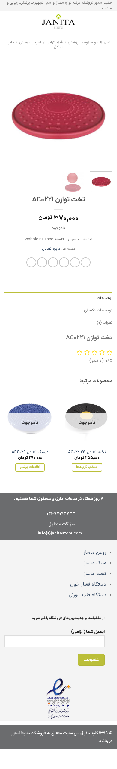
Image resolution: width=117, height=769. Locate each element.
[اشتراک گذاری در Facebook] (75, 262)
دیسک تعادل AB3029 (30, 452)
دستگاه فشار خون (88, 584)
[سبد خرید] (7, 22)
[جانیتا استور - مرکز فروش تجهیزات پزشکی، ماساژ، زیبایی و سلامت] (58, 22)
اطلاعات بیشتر (30, 467)
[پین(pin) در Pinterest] (42, 262)
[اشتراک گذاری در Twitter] (64, 262)
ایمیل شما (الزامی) (88, 632)
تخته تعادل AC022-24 (87, 452)
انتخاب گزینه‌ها (87, 467)
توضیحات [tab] (104, 298)
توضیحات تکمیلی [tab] (98, 310)
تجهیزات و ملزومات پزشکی (89, 42)
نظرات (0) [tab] (104, 322)
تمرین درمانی (30, 42)
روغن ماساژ (94, 552)
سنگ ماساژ (95, 563)
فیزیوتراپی (55, 42)
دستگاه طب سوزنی (87, 595)
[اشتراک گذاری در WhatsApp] (86, 262)
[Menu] (108, 22)
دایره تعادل (51, 248)
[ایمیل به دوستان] (53, 262)
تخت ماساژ (95, 574)
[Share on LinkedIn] (31, 262)
